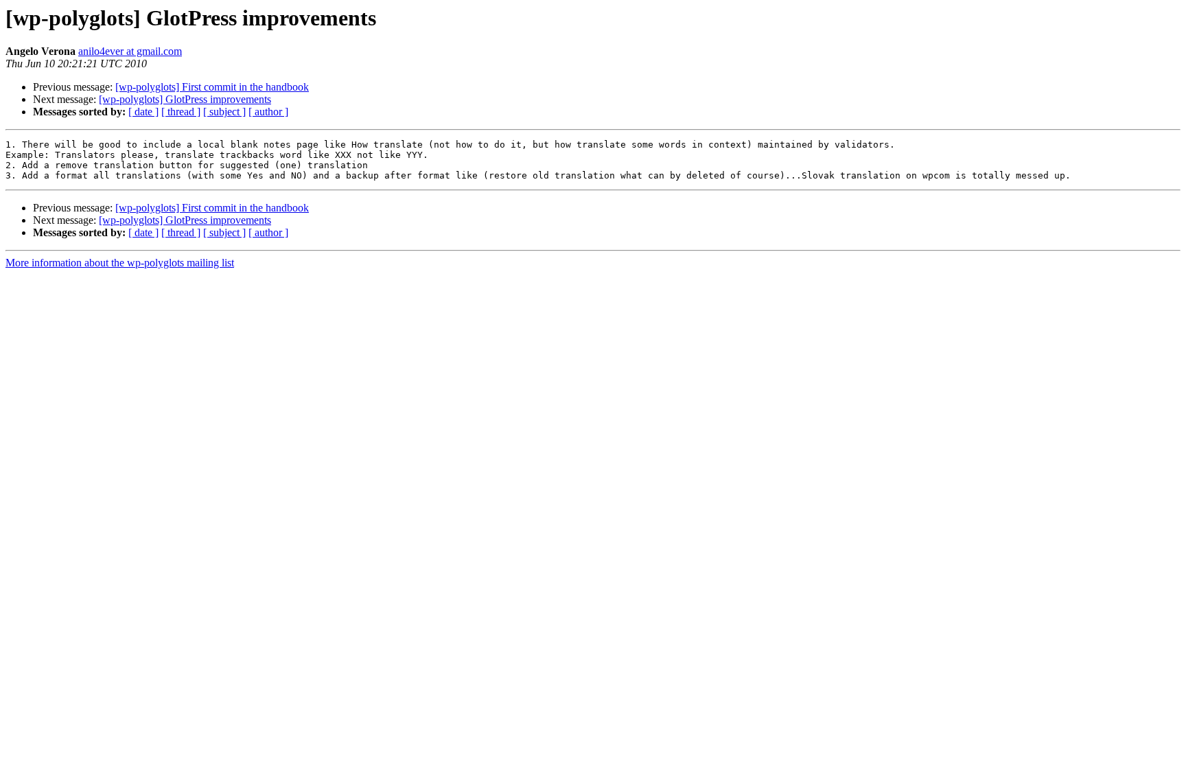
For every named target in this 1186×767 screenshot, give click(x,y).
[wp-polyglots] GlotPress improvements (185, 99)
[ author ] (268, 111)
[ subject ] (224, 111)
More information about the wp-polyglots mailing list (119, 262)
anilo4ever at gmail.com (130, 51)
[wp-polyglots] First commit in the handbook (212, 87)
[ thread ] (180, 111)
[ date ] (143, 111)
